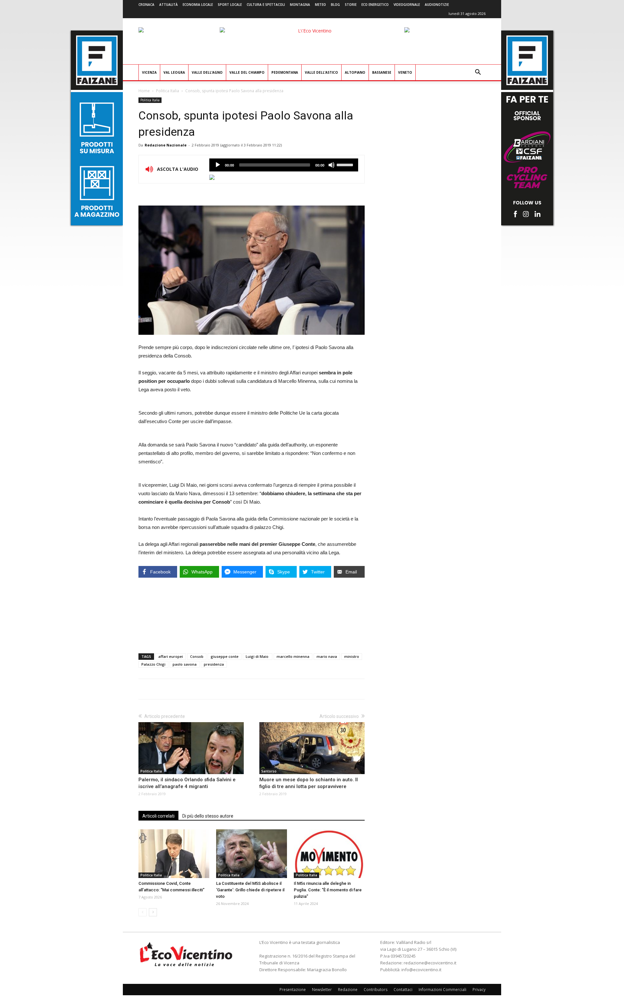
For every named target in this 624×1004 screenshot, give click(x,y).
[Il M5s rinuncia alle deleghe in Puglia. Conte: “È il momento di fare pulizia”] (329, 853)
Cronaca (146, 4)
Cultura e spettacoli (266, 4)
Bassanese (381, 72)
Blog (335, 4)
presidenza (214, 664)
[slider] (346, 164)
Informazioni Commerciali (442, 989)
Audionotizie (437, 4)
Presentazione (293, 989)
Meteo (320, 4)
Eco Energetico (375, 4)
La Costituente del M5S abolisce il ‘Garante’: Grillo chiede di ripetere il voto (250, 890)
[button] (478, 73)
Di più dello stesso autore (207, 816)
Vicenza (149, 72)
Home (144, 91)
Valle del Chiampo (247, 72)
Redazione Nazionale (166, 145)
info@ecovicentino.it (421, 970)
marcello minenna (293, 656)
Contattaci (403, 989)
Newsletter (322, 989)
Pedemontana (284, 72)
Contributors (375, 989)
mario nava (327, 656)
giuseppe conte (225, 656)
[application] (283, 164)
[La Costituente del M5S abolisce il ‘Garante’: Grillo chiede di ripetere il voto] (251, 853)
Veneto (405, 72)
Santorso (269, 771)
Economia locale (198, 4)
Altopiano (355, 72)
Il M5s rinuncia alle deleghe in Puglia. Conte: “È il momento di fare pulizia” (328, 890)
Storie (351, 4)
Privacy (479, 989)
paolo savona (185, 664)
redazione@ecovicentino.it (430, 963)
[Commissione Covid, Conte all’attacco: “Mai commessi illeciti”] (173, 853)
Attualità (168, 4)
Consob (196, 656)
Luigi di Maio (257, 656)
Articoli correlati (158, 816)
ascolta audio (217, 165)
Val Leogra (174, 72)
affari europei (170, 656)
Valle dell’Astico (321, 72)
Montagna (300, 4)
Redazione (348, 989)
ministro (351, 656)
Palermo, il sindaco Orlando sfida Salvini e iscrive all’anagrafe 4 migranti (187, 783)
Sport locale (230, 4)
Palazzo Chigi (153, 664)
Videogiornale (407, 4)
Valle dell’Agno (207, 72)
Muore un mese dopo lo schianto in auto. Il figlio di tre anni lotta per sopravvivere (308, 783)
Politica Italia (167, 91)
